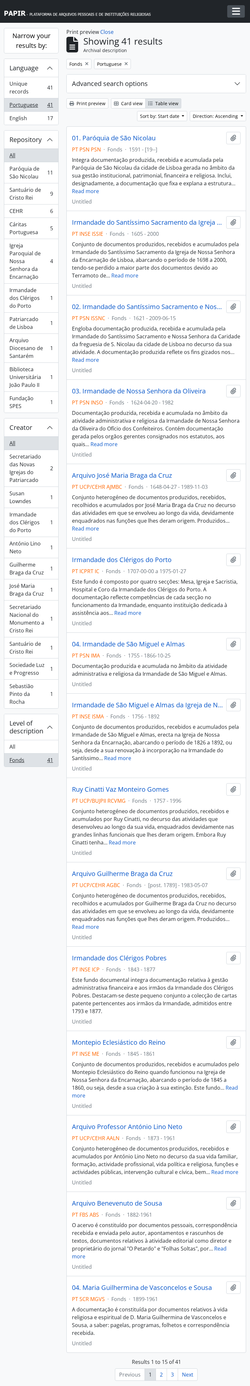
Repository (25, 139)
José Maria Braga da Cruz (31, 589)
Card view (131, 103)
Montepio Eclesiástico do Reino (118, 1042)
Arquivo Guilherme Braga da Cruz (122, 874)
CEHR (31, 212)
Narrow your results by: (31, 40)
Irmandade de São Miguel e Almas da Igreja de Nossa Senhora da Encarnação (148, 705)
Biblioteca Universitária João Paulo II (31, 377)
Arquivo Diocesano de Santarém (31, 348)
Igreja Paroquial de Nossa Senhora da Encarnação (31, 261)
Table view (166, 103)
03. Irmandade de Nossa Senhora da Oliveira (139, 391)
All (12, 155)
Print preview (90, 103)
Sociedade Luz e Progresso (31, 668)
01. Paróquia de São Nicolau (114, 138)
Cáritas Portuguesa (31, 228)
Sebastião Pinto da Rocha (31, 694)
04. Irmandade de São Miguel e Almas (128, 644)
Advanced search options (110, 83)
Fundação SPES (31, 402)
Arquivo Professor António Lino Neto (127, 1127)
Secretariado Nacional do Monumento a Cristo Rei (31, 618)
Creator (20, 427)
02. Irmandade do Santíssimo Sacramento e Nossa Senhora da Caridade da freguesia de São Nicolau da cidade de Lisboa (148, 307)
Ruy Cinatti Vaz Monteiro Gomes (120, 789)
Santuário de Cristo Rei (31, 193)
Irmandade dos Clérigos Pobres (119, 958)
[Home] (80, 11)
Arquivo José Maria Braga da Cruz (122, 475)
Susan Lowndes (31, 497)
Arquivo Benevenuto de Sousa (117, 1203)
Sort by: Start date (160, 116)
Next (187, 1374)
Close (107, 31)
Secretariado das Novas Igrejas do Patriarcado (31, 468)
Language (23, 68)
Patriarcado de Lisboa (31, 323)
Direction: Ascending (216, 116)
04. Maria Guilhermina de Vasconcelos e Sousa (142, 1288)
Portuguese (31, 106)
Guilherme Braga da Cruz (31, 568)
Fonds (31, 762)
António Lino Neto (31, 547)
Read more (85, 191)
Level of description (26, 727)
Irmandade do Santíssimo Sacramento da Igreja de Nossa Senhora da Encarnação (148, 222)
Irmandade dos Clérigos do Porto (31, 298)
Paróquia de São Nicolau (31, 172)
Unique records (31, 87)
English (31, 120)
